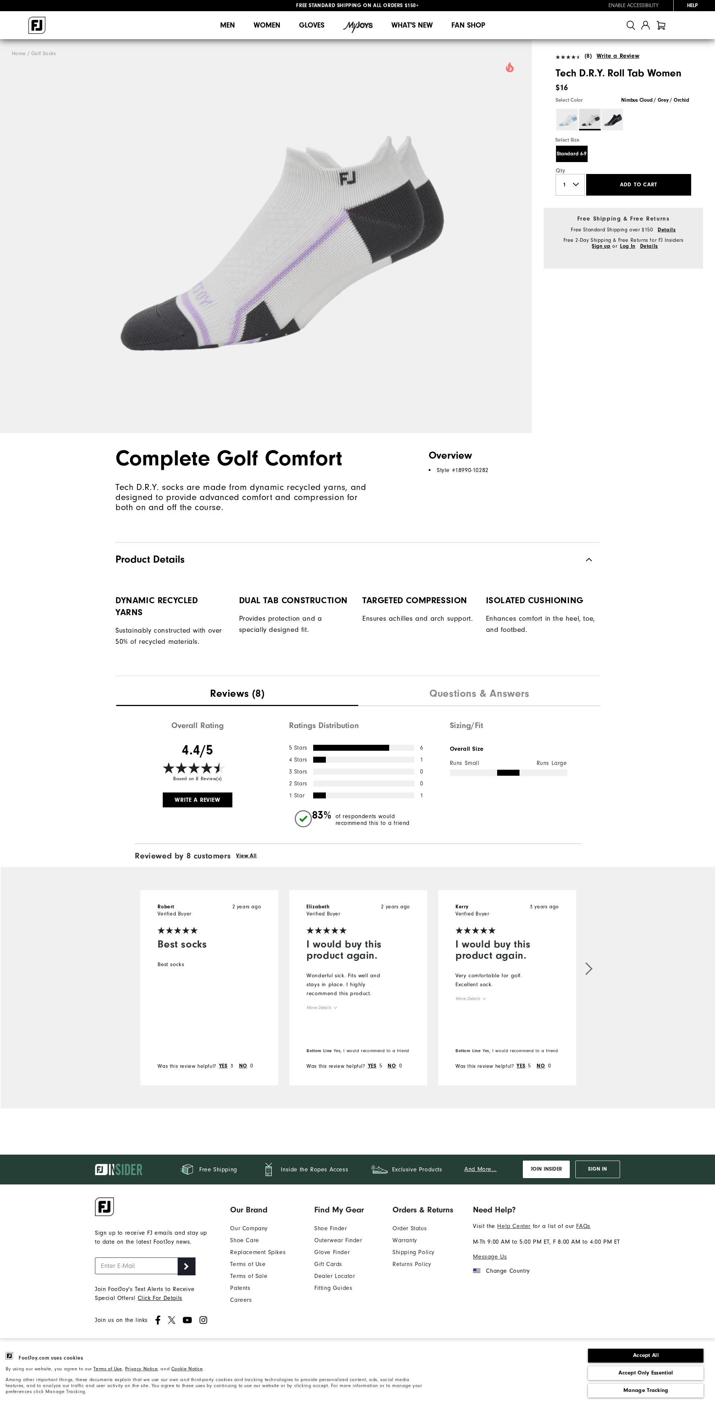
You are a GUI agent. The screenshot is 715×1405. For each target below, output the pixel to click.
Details (667, 230)
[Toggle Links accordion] (258, 1209)
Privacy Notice (141, 1368)
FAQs (583, 1226)
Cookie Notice (187, 1368)
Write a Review (618, 56)
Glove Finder (332, 1252)
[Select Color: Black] (612, 119)
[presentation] (237, 694)
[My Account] (645, 25)
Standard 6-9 (572, 154)
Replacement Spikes (258, 1252)
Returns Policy (412, 1264)
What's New (412, 25)
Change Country (508, 1271)
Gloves (311, 25)
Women (267, 25)
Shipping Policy (414, 1252)
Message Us (490, 1256)
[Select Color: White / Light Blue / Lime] (567, 119)
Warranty (405, 1240)
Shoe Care (244, 1240)
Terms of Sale (248, 1276)
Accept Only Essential (646, 1373)
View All (246, 856)
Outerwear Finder (338, 1240)
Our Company (249, 1228)
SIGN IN (597, 1169)
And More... (480, 1169)
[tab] (661, 25)
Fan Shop (468, 25)
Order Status (410, 1228)
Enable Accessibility (633, 6)
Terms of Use (107, 1368)
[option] (266, 236)
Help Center (514, 1226)
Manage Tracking (645, 1390)
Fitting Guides (333, 1288)
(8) (588, 56)
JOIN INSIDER (546, 1169)
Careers (241, 1300)
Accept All (646, 1355)
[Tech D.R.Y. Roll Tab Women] (266, 236)
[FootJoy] (36, 25)
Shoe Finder (330, 1228)
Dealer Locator (334, 1276)
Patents (240, 1288)
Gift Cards (328, 1264)
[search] (630, 25)
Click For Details (160, 1298)
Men (227, 25)
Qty (561, 170)
